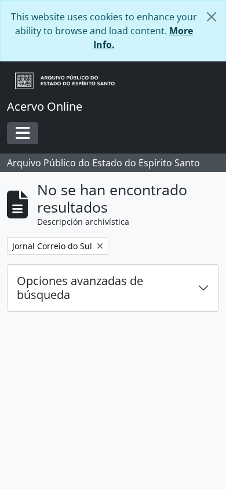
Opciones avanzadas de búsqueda (80, 287)
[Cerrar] (211, 17)
